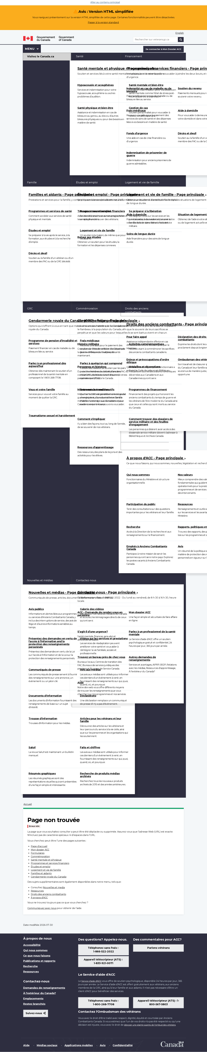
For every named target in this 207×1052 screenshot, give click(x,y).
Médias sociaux (47, 1045)
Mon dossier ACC (40, 849)
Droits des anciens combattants (48, 894)
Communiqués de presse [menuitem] (45, 669)
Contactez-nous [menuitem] (86, 580)
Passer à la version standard (103, 22)
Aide (26, 1045)
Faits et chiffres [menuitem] (90, 747)
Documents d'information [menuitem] (45, 695)
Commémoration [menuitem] (87, 308)
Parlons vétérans (158, 947)
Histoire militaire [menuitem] (88, 344)
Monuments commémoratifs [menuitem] (95, 389)
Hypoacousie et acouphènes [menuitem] (95, 85)
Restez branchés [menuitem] (34, 1004)
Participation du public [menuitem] (140, 504)
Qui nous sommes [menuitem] (138, 474)
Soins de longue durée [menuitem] (140, 233)
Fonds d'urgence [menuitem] (137, 133)
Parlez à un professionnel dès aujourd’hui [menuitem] (47, 365)
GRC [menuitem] (30, 308)
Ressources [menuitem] (31, 971)
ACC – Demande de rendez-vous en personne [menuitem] (100, 614)
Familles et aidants (41, 873)
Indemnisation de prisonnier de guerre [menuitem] (146, 154)
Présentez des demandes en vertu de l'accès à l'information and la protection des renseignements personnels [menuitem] (53, 642)
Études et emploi (40, 866)
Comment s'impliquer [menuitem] (91, 419)
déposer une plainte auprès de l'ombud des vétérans (150, 1025)
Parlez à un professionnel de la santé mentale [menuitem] (152, 633)
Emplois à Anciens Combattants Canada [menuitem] (146, 548)
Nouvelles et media (54, 887)
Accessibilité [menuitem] (32, 945)
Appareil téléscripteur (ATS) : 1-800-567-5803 (158, 1002)
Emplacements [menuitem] (33, 998)
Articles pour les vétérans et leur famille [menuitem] (100, 720)
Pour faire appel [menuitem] (136, 336)
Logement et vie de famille (46, 870)
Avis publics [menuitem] (36, 609)
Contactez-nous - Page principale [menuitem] (106, 592)
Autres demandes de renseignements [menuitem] (142, 659)
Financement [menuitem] (133, 56)
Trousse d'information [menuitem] (43, 718)
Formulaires (37, 853)
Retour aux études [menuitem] (89, 237)
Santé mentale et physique (46, 860)
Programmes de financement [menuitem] (148, 389)
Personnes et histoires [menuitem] (91, 366)
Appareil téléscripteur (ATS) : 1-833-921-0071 (103, 961)
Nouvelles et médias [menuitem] (40, 580)
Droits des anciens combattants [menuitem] (136, 310)
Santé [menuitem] (79, 56)
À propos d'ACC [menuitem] (134, 446)
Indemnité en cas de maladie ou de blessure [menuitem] (149, 90)
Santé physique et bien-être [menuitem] (95, 107)
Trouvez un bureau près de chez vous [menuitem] (101, 657)
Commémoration (40, 856)
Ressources (37, 891)
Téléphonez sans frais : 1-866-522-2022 (103, 949)
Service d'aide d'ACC (91, 981)
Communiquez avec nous (41, 908)
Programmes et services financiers (50, 863)
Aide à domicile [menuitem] (136, 214)
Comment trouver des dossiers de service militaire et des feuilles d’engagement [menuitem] (151, 422)
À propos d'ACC (39, 897)
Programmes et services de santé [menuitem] (50, 211)
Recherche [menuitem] (133, 527)
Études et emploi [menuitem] (39, 230)
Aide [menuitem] (80, 682)
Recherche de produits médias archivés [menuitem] (100, 775)
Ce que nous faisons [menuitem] (36, 955)
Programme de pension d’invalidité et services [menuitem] (53, 342)
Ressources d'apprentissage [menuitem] (95, 447)
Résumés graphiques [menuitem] (42, 773)
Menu (33, 48)
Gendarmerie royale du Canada (48, 876)
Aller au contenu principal (105, 2)
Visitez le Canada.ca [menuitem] (40, 56)
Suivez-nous (37, 1014)
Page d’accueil (39, 846)
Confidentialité (123, 1045)
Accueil (28, 804)
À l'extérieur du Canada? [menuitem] (39, 993)
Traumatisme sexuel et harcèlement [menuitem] (52, 415)
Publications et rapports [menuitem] (39, 961)
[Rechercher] (181, 39)
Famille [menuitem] (32, 182)
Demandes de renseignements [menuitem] (44, 987)
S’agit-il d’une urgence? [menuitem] (92, 631)
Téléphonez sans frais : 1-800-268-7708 (103, 1002)
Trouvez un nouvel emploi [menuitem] (94, 211)
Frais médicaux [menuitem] (136, 110)
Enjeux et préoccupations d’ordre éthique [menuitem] (147, 361)
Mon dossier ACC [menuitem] (140, 612)
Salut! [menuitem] (32, 747)
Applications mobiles (78, 1045)
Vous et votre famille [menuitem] (42, 389)
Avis (102, 1045)
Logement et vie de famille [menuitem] (97, 230)
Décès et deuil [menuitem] (38, 253)
